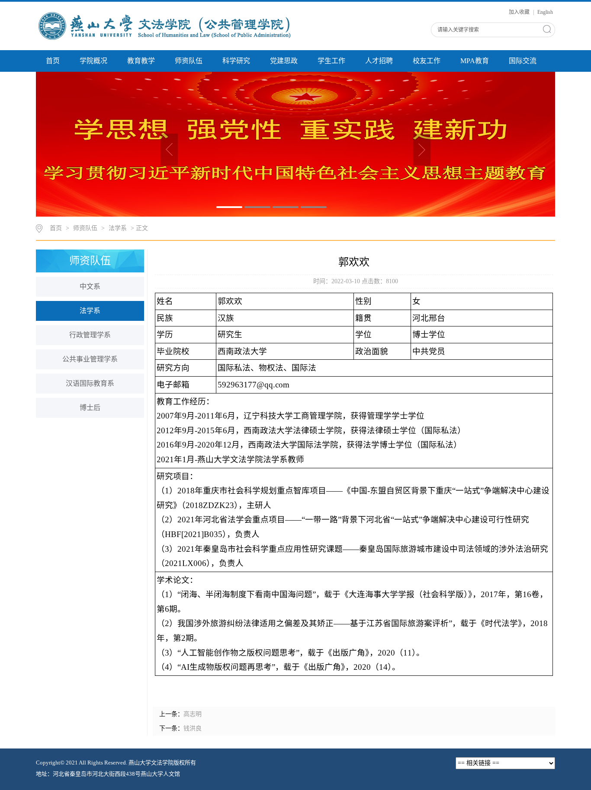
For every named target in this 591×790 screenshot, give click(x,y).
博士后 (90, 407)
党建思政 (284, 60)
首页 (53, 60)
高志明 (192, 714)
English (545, 12)
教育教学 (141, 60)
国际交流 (522, 60)
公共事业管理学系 (90, 359)
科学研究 (236, 60)
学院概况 (93, 60)
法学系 (118, 228)
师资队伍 (188, 60)
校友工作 (426, 60)
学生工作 (331, 60)
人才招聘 (379, 60)
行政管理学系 (90, 335)
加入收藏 (520, 12)
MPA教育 (474, 60)
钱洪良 (192, 728)
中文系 (90, 286)
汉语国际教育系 (90, 383)
